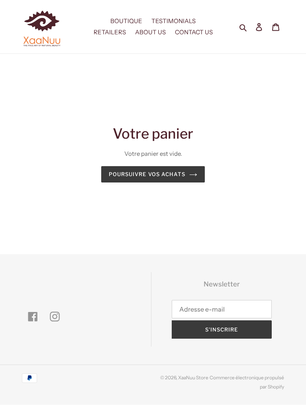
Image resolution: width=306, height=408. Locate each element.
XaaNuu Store (193, 378)
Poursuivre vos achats (147, 174)
